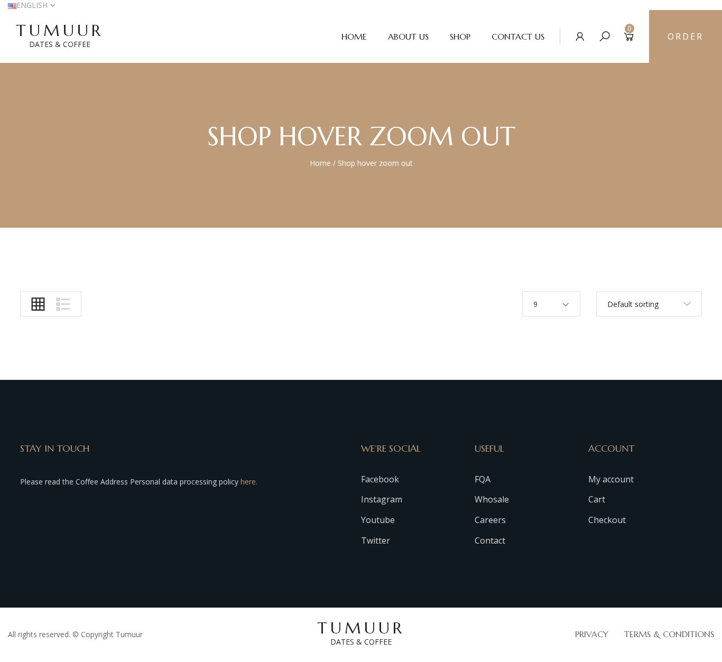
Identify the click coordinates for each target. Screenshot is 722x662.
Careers (490, 520)
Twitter (375, 540)
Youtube (378, 520)
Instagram (381, 499)
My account (611, 479)
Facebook (380, 479)
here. (248, 482)
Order (686, 36)
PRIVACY (591, 634)
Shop (460, 36)
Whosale (492, 499)
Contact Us (518, 36)
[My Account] (580, 36)
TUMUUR (60, 35)
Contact (490, 540)
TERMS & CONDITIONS (669, 634)
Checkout (607, 520)
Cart (596, 499)
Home (354, 36)
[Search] (605, 36)
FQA (482, 479)
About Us (408, 36)
